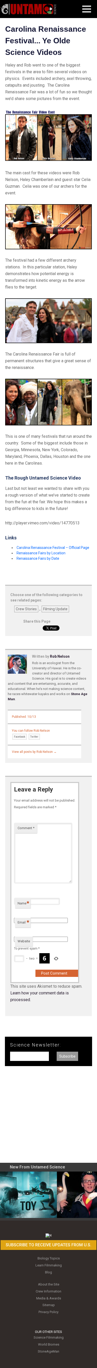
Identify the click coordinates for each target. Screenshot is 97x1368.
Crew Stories (26, 609)
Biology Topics (49, 1258)
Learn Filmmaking (48, 1265)
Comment (26, 828)
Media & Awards (48, 1298)
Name (23, 903)
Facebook (19, 736)
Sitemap (48, 1305)
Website (24, 941)
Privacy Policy (48, 1312)
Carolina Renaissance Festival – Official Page (53, 548)
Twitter (34, 736)
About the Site (48, 1284)
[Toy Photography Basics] (28, 1195)
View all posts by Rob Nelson (34, 752)
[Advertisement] (48, 1116)
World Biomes (48, 1344)
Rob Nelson (60, 656)
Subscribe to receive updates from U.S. (48, 1244)
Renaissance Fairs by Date (38, 558)
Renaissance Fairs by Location (41, 553)
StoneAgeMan (48, 1351)
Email (23, 922)
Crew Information (48, 1291)
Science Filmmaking (49, 1337)
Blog (48, 1272)
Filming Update (55, 609)
